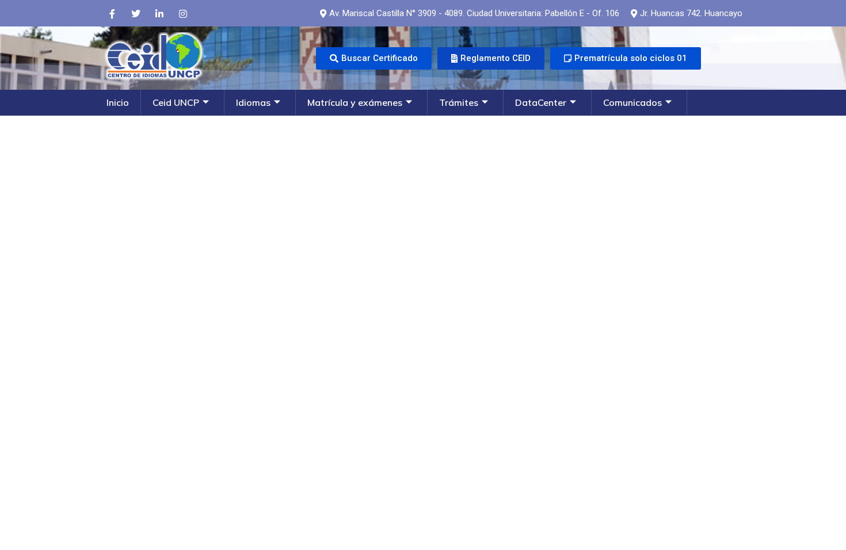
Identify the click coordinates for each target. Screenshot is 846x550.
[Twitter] (135, 13)
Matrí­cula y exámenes (354, 102)
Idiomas (253, 102)
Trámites (458, 102)
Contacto (126, 127)
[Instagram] (183, 13)
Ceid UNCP (176, 102)
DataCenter (540, 102)
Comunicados (632, 102)
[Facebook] (112, 13)
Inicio (117, 102)
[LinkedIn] (159, 13)
